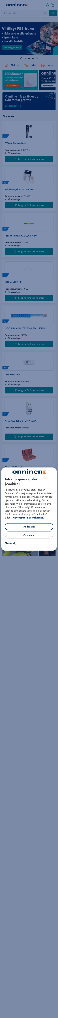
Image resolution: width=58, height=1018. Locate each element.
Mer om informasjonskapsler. (28, 517)
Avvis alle (29, 535)
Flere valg (10, 543)
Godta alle (29, 526)
